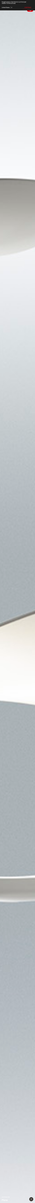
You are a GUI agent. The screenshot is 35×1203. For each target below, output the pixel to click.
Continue (27, 7)
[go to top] (31, 1199)
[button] (7, 7)
